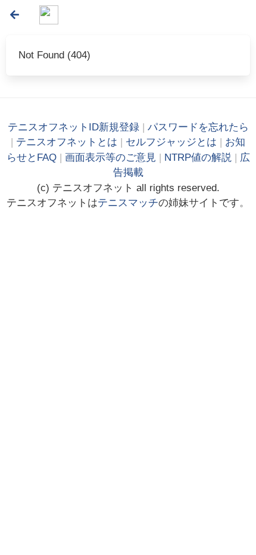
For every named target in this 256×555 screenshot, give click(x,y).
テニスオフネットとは (66, 142)
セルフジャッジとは (171, 142)
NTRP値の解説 (198, 157)
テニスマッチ (128, 202)
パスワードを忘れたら (198, 127)
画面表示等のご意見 (110, 157)
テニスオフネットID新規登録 (73, 127)
